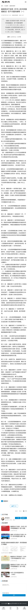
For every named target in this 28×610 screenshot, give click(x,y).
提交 (14, 595)
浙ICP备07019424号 (22, 603)
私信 (25, 518)
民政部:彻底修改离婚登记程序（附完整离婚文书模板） (14, 543)
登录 (3, 593)
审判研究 (7, 518)
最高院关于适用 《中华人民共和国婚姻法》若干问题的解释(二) (18, 527)
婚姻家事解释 (15, 15)
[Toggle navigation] (25, 2)
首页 (2, 5)
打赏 (24, 511)
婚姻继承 (5, 501)
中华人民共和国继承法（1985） (17, 573)
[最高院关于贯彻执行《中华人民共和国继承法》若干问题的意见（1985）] (5, 558)
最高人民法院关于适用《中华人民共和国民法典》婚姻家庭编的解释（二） (18, 535)
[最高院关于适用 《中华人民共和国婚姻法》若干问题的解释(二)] (5, 528)
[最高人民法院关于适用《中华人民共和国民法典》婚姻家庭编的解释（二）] (5, 536)
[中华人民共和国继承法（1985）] (5, 574)
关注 (18, 518)
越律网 (6, 603)
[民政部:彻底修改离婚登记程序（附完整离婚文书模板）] (14, 548)
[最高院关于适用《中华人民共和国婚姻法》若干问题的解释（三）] (5, 566)
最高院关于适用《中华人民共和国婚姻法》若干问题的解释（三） (18, 565)
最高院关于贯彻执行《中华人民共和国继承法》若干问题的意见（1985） (18, 557)
